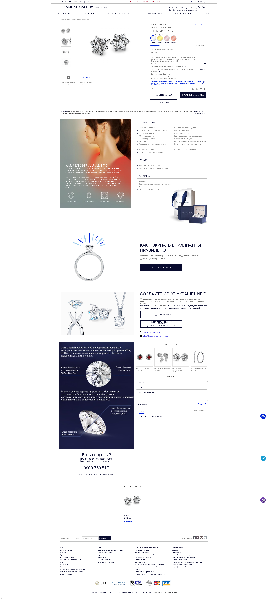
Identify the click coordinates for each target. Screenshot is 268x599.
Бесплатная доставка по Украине (147, 555)
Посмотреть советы (161, 268)
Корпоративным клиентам (107, 555)
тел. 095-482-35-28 (151, 332)
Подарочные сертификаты (144, 572)
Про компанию (65, 555)
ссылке (68, 187)
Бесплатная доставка (147, 133)
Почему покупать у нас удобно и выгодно (150, 574)
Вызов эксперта (103, 557)
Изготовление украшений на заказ (110, 550)
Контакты (63, 552)
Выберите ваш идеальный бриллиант (161, 324)
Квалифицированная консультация (188, 136)
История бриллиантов (180, 559)
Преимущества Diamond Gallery (146, 547)
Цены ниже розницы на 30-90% (151, 152)
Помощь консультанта (106, 562)
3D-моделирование (146, 136)
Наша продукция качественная (186, 149)
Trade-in (138, 569)
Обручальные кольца (152, 13)
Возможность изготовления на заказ (153, 144)
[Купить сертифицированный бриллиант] (96, 448)
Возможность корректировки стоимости (149, 564)
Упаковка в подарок (146, 149)
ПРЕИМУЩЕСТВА (146, 122)
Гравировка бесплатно (183, 133)
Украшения (88, 13)
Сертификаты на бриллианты (183, 567)
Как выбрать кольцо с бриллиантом (185, 555)
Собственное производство (185, 128)
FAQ (61, 562)
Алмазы (175, 550)
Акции (207, 13)
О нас (62, 547)
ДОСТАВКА (144, 176)
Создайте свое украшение (171, 294)
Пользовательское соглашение (71, 567)
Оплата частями (145, 147)
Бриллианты (64, 13)
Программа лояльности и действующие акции (152, 567)
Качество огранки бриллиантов (183, 557)
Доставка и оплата (67, 557)
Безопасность (144, 141)
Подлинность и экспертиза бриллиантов (187, 562)
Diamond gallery (78, 7)
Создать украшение (161, 315)
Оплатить (163, 102)
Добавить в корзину (193, 95)
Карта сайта (146, 592)
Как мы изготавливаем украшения (72, 569)
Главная (62, 19)
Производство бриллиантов (182, 564)
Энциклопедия (183, 13)
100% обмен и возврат (147, 128)
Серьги (68, 19)
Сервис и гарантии (104, 559)
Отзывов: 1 (201, 45)
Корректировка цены (182, 130)
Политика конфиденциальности (71, 572)
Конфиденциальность (147, 139)
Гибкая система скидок (183, 139)
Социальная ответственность (71, 559)
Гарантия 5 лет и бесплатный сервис (153, 130)
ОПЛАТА (143, 160)
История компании (67, 550)
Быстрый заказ (164, 95)
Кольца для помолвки (118, 13)
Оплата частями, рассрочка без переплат (190, 141)
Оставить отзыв (66, 574)
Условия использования (128, 592)
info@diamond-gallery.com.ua (155, 336)
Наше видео (64, 564)
